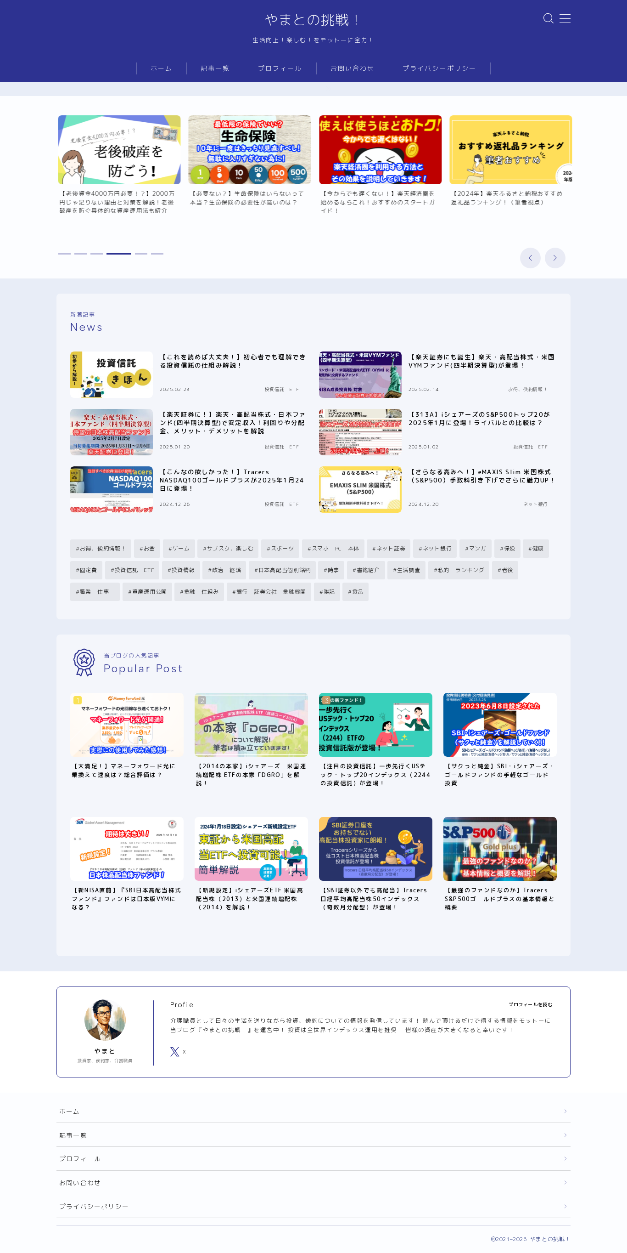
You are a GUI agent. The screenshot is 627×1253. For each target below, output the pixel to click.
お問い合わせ (352, 69)
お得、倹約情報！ (103, 548)
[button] (530, 258)
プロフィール (280, 69)
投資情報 (183, 570)
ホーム (162, 69)
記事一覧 (215, 69)
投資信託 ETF (134, 570)
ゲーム (181, 548)
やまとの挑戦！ (314, 20)
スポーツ (282, 548)
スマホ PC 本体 (335, 548)
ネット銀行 (437, 548)
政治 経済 (226, 570)
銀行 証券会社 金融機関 (271, 591)
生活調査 (408, 570)
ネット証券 (391, 548)
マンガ (478, 548)
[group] (117, 173)
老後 (507, 570)
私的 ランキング (460, 570)
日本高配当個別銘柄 (284, 570)
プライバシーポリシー (439, 69)
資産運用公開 (149, 591)
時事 (333, 570)
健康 (538, 548)
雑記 (329, 591)
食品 (358, 591)
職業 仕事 (97, 591)
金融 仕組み (201, 591)
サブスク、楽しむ (230, 548)
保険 (509, 548)
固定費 (88, 570)
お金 (149, 548)
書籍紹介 (368, 570)
